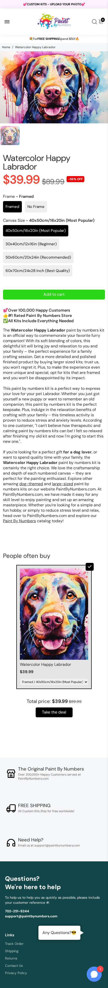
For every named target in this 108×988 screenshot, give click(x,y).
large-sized (62, 483)
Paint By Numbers (19, 521)
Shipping (12, 951)
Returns (11, 958)
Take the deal (54, 712)
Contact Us (14, 966)
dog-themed (31, 483)
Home (6, 47)
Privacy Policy (16, 973)
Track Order (14, 944)
